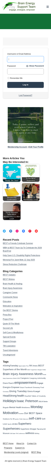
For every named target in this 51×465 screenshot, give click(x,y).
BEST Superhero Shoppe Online (36, 369)
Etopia (22, 387)
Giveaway (6, 391)
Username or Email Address (19, 54)
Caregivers (24, 378)
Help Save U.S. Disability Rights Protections (21, 255)
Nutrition (21, 413)
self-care (35, 418)
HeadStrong (10, 395)
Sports (9, 424)
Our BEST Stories (10, 310)
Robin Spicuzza (23, 419)
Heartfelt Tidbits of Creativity (35, 396)
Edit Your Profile (36, 147)
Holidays (9, 401)
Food (42, 387)
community (41, 378)
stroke (15, 424)
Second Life (8, 328)
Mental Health (15, 407)
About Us (20, 443)
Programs (8, 448)
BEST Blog (36, 452)
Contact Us (31, 443)
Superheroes (11, 428)
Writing (37, 433)
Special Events (9, 337)
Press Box (7, 315)
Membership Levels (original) (16, 452)
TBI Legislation (9, 346)
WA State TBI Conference (17, 433)
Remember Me (16, 78)
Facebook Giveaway (32, 387)
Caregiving (33, 378)
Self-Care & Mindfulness (13, 332)
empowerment (25, 383)
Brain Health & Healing (12, 284)
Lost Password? (25, 95)
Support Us (20, 448)
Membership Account (17, 147)
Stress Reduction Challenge (15, 264)
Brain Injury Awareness (12, 288)
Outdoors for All (8, 419)
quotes (17, 419)
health (20, 395)
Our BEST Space (33, 413)
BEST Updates (9, 275)
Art (30, 365)
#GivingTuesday (10, 365)
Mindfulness (26, 407)
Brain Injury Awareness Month (23, 374)
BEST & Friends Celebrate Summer (18, 243)
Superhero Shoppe (28, 429)
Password (11, 66)
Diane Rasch (8, 383)
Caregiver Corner (10, 292)
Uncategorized (9, 355)
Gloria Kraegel (33, 391)
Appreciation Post (24, 366)
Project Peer (8, 319)
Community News (10, 297)
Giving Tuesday (18, 391)
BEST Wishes (9, 279)
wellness (29, 433)
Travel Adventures (10, 350)
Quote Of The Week (11, 324)
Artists (35, 366)
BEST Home (8, 443)
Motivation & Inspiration (13, 306)
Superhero (24, 423)
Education (7, 301)
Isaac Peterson (27, 401)
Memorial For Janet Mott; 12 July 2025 (19, 260)
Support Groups (9, 341)
